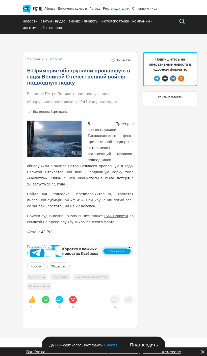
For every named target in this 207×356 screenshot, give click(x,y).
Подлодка (60, 277)
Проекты (91, 21)
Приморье (37, 277)
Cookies (110, 345)
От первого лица (144, 8)
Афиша (49, 8)
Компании (141, 21)
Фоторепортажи (115, 21)
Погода (94, 8)
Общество (58, 266)
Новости (30, 21)
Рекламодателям (116, 8)
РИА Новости (116, 215)
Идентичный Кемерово (42, 28)
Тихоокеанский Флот (91, 277)
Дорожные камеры (72, 8)
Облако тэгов (39, 286)
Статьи (46, 21)
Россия (36, 266)
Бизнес (75, 21)
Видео (60, 21)
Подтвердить (144, 344)
